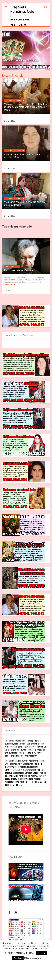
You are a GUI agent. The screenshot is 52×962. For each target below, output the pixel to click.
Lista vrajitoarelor (14, 100)
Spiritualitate (12, 267)
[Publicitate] (26, 872)
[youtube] (15, 912)
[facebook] (9, 912)
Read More (10, 284)
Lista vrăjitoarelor (13, 75)
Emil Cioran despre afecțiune (18, 270)
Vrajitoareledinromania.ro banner (24, 60)
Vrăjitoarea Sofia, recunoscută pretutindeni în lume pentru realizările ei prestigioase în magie (25, 107)
